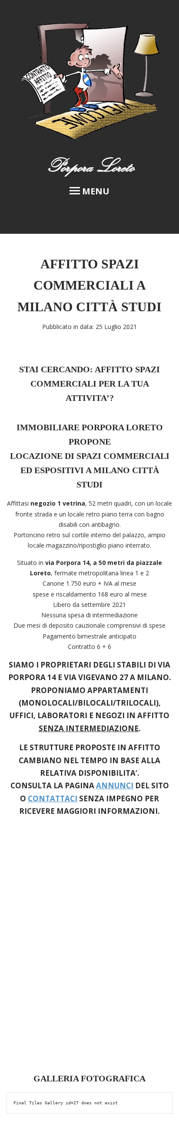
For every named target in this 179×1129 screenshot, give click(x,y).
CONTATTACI (52, 798)
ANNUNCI (114, 785)
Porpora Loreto (90, 165)
